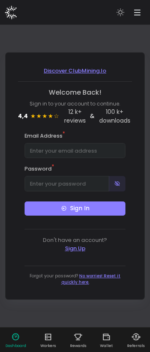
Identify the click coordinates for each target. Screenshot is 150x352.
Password (39, 168)
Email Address (45, 135)
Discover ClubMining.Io (75, 71)
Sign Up (75, 248)
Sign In (80, 208)
